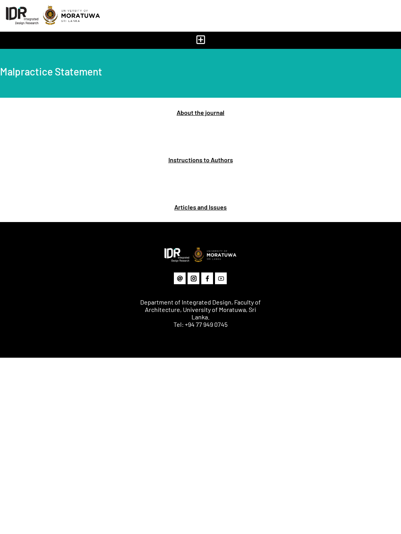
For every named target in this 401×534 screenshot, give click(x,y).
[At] (180, 278)
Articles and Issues (200, 207)
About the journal (200, 112)
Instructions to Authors (200, 159)
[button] (200, 40)
